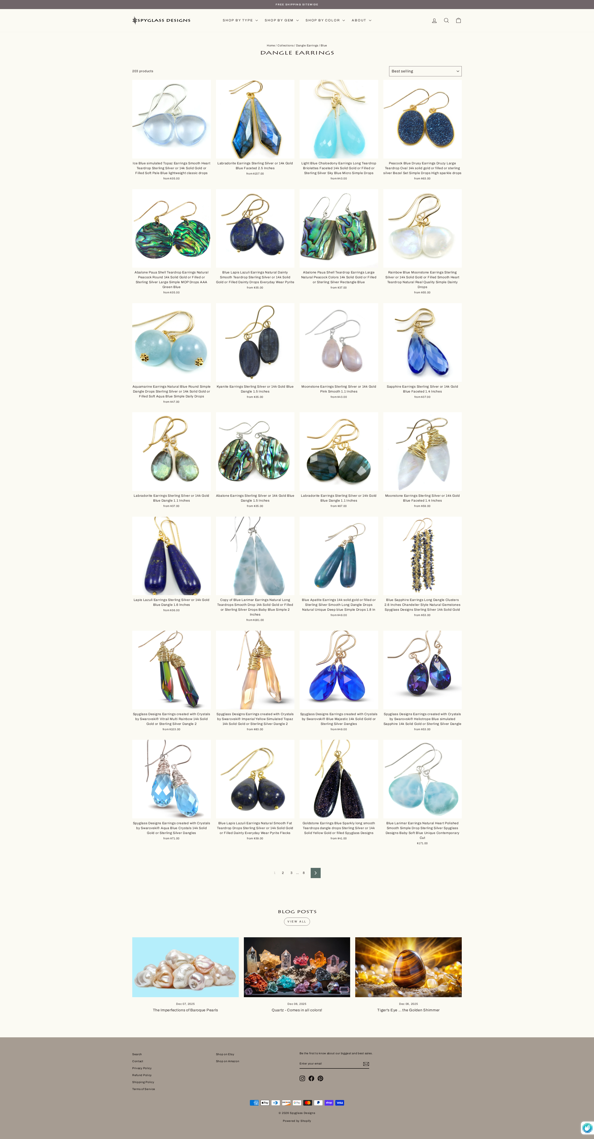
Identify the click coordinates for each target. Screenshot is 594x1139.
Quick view (171, 153)
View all (297, 921)
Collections (286, 45)
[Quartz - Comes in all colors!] (297, 967)
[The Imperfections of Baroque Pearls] (185, 967)
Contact (137, 1061)
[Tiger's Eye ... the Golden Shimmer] (408, 967)
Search (137, 1054)
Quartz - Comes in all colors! (297, 1010)
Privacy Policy (142, 1068)
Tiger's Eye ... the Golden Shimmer (408, 1010)
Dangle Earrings (307, 45)
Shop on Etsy (225, 1054)
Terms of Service (143, 1089)
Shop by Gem (280, 20)
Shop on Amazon (227, 1061)
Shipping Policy (143, 1082)
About (360, 20)
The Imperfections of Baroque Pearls (185, 1010)
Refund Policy (142, 1075)
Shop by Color (323, 20)
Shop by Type (238, 20)
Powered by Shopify (297, 1121)
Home (271, 45)
